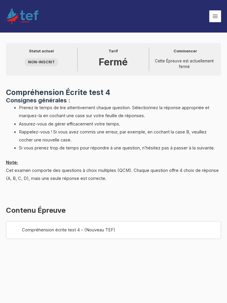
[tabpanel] (113, 138)
